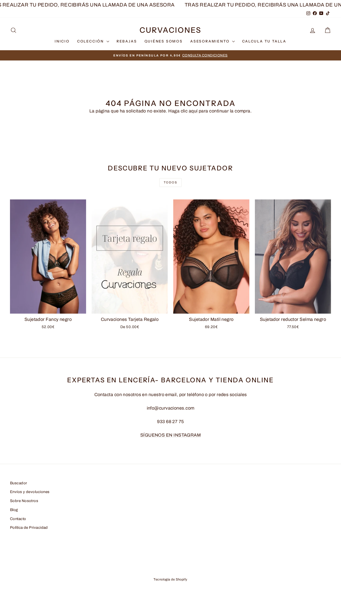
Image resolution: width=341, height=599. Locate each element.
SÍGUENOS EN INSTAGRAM (170, 435)
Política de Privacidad (29, 528)
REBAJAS (127, 41)
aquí (193, 110)
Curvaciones (170, 30)
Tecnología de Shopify (170, 579)
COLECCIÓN (91, 41)
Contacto (18, 519)
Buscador (18, 483)
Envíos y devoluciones (29, 492)
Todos (170, 182)
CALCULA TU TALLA (264, 41)
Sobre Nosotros (24, 501)
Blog (14, 510)
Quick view (48, 308)
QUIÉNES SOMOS (164, 41)
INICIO (62, 41)
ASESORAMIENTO (210, 41)
